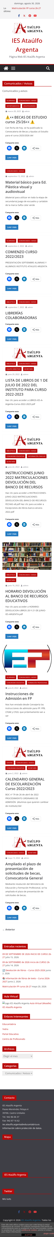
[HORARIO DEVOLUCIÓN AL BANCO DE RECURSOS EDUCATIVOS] (27, 556)
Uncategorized (29, 106)
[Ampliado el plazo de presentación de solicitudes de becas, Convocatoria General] (27, 842)
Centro (10, 763)
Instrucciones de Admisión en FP (19, 696)
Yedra (5, 1029)
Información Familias (36, 456)
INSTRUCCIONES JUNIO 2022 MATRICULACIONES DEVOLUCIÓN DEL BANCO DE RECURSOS (26, 479)
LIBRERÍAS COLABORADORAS (21, 315)
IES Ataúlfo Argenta (15, 1174)
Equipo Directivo (13, 369)
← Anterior (8, 929)
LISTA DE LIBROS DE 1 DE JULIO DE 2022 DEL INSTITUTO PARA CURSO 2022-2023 (26, 387)
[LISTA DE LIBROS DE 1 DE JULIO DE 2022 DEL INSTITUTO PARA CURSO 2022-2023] (27, 353)
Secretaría (28, 369)
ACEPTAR (28, 1235)
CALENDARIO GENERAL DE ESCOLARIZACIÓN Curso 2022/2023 (25, 784)
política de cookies (29, 1230)
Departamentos (13, 106)
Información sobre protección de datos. (22, 1128)
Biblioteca (11, 302)
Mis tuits (6, 1199)
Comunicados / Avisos (27, 100)
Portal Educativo (10, 1034)
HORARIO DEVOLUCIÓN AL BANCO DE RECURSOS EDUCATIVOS (26, 596)
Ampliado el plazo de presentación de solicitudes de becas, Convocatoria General (24, 870)
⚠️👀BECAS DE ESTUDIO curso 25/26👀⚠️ (26, 119)
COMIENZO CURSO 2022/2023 (21, 254)
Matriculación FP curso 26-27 (26, 8)
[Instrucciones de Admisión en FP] (27, 658)
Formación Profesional (37, 683)
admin (27, 111)
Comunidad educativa (15, 456)
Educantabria (9, 1024)
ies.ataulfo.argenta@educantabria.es (21, 1124)
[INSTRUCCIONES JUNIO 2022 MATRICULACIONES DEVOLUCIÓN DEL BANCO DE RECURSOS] (27, 440)
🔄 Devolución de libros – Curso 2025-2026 (23, 970)
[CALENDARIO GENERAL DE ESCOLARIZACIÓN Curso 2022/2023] (27, 752)
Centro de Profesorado (13, 1039)
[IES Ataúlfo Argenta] (6, 68)
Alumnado (11, 100)
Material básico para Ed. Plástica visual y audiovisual (25, 187)
